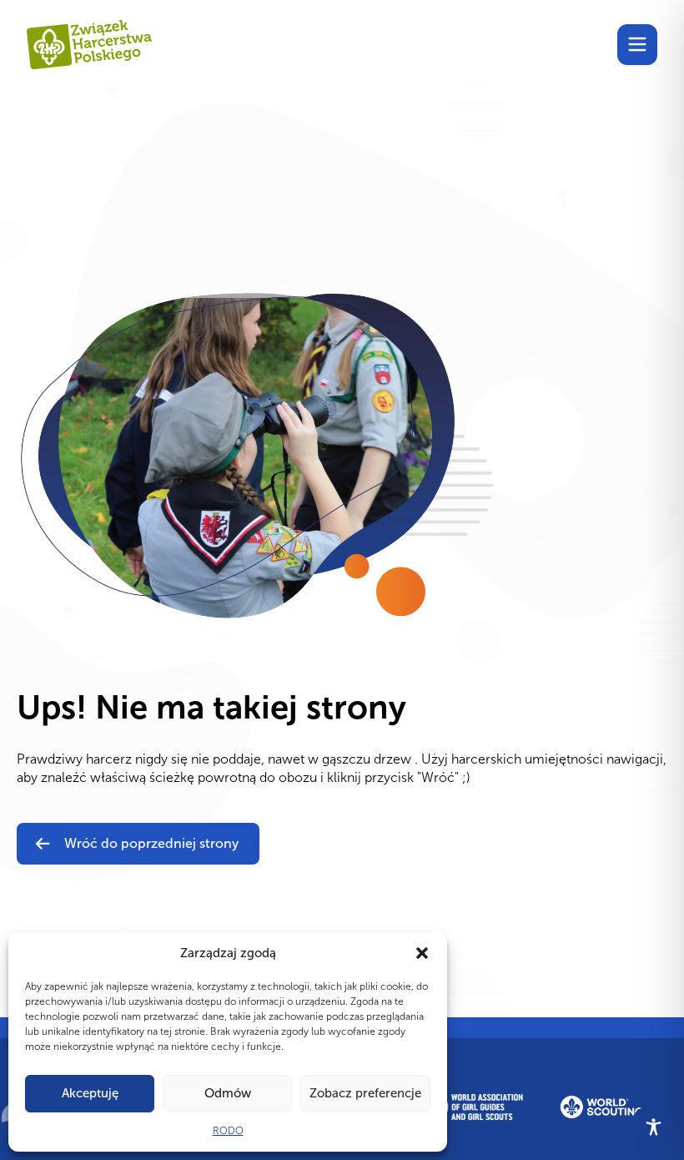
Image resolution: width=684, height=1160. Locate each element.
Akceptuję (90, 1093)
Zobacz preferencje (365, 1093)
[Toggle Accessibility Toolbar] (653, 1127)
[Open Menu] (637, 44)
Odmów (227, 1093)
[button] (422, 953)
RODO (228, 1131)
